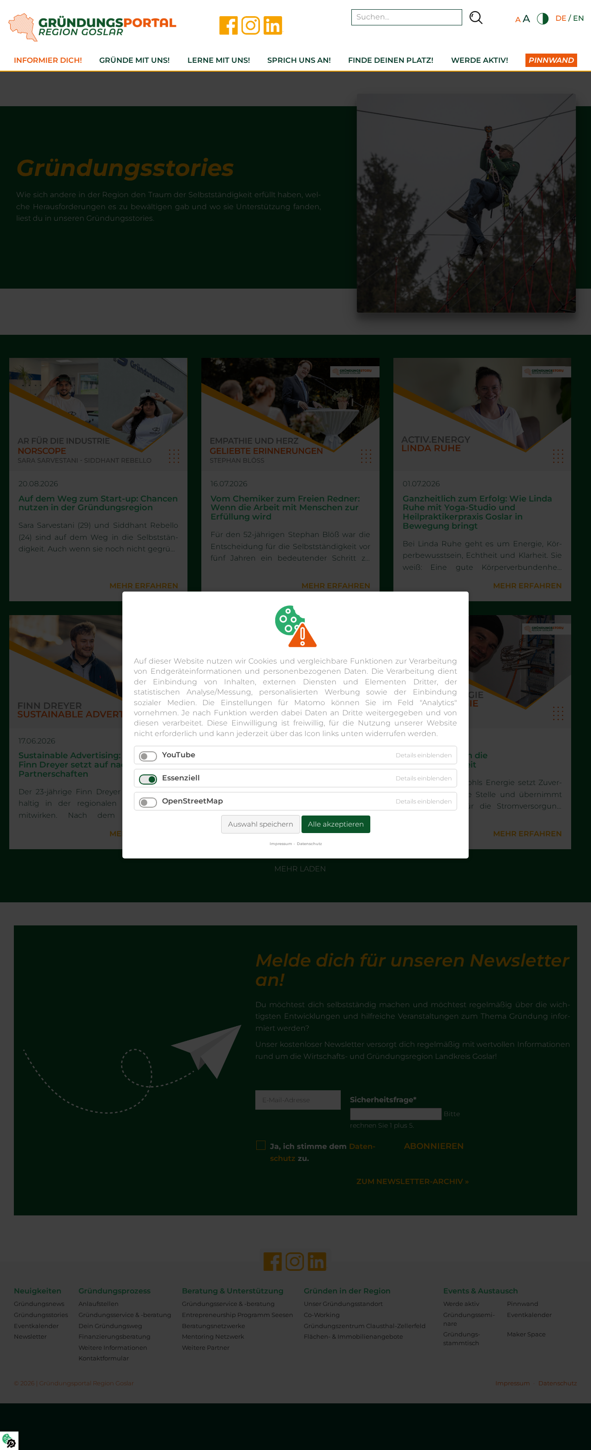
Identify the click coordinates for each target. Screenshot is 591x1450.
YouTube (178, 754)
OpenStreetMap (192, 801)
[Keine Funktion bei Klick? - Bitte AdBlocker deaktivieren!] (9, 1441)
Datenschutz (309, 843)
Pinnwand (551, 60)
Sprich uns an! (299, 60)
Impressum (281, 843)
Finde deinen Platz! (390, 60)
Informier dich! (48, 60)
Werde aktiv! (479, 60)
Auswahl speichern (260, 824)
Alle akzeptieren (336, 824)
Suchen (476, 17)
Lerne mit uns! (218, 60)
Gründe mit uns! (134, 60)
